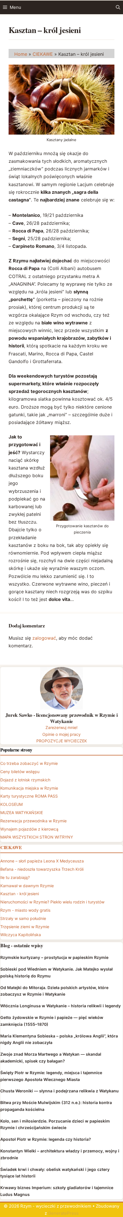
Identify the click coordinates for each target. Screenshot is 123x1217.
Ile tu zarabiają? (15, 877)
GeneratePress (63, 1213)
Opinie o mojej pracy (61, 734)
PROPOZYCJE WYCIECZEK (61, 740)
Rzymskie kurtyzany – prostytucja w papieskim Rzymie (54, 957)
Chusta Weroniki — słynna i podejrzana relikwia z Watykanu (59, 1090)
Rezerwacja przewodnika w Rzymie (33, 820)
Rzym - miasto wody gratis (25, 910)
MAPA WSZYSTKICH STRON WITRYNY (36, 837)
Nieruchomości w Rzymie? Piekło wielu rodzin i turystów (52, 901)
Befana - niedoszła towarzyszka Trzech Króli (42, 869)
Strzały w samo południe (23, 918)
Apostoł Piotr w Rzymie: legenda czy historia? (45, 1139)
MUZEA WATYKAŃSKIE (21, 812)
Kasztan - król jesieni (19, 893)
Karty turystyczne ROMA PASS (29, 796)
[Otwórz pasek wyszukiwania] (118, 7)
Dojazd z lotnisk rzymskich (25, 779)
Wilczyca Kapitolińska (20, 934)
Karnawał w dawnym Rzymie (27, 885)
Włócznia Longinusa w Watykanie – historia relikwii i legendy (60, 1005)
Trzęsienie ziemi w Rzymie (24, 926)
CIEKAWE (43, 54)
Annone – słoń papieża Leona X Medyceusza (42, 860)
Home (20, 54)
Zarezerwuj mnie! (61, 727)
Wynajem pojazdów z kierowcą (29, 829)
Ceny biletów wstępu (19, 771)
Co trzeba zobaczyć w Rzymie (29, 763)
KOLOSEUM (11, 804)
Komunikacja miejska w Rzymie (29, 788)
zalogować (44, 638)
